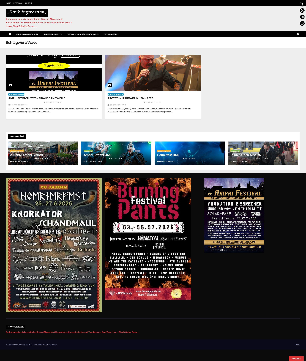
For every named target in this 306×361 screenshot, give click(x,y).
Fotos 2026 (88, 151)
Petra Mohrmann (20, 161)
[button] (298, 34)
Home (298, 344)
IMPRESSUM (17, 3)
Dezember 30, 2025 (54, 102)
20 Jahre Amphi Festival (26, 155)
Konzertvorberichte (27, 34)
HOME (8, 3)
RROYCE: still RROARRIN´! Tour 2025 (130, 98)
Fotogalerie (110, 34)
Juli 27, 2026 (116, 158)
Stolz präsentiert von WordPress (18, 344)
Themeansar (52, 344)
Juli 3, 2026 (190, 158)
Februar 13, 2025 (153, 102)
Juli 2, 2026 (263, 158)
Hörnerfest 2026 (168, 155)
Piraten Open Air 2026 (246, 155)
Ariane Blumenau (167, 161)
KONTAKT (28, 3)
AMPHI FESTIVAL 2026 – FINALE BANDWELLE (36, 98)
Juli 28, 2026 (42, 158)
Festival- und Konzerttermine (82, 34)
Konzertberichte (53, 34)
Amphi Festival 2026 (97, 155)
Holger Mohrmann (18, 105)
